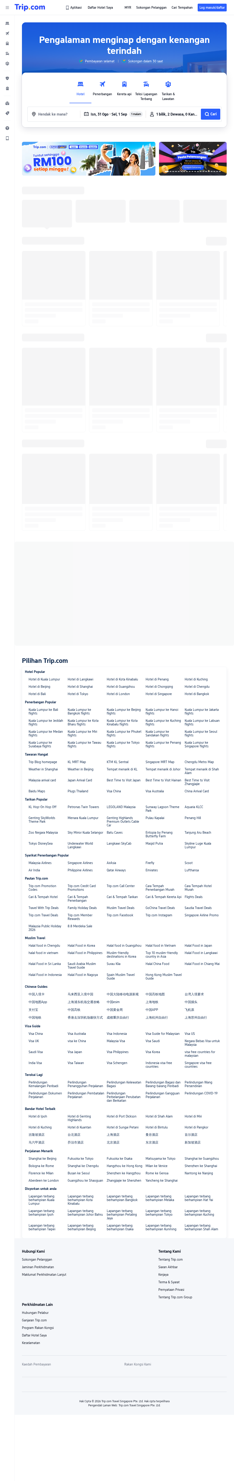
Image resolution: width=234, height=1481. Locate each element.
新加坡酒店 (193, 1142)
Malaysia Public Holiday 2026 (45, 928)
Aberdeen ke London (44, 1180)
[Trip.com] (30, 7)
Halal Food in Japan (198, 945)
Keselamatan (31, 1343)
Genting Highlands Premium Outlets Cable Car (123, 821)
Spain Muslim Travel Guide (121, 976)
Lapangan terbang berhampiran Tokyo (159, 1212)
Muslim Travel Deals (120, 908)
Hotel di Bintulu (157, 1127)
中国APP (152, 1010)
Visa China (114, 791)
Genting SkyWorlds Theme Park (42, 819)
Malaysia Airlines (40, 863)
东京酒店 (152, 1142)
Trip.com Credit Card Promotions (82, 887)
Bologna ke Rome (41, 1166)
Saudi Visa (36, 1052)
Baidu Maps (37, 791)
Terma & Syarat (169, 1282)
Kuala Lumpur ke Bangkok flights (79, 711)
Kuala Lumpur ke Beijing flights (124, 711)
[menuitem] (7, 23)
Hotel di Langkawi (80, 679)
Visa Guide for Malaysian (163, 1034)
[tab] (80, 89)
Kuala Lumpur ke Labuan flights (202, 722)
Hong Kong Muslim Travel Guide (164, 976)
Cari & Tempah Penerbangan (78, 898)
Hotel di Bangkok (197, 694)
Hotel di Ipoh (38, 1116)
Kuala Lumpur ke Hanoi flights (162, 711)
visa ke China (77, 1041)
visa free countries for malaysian (200, 1053)
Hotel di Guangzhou (121, 686)
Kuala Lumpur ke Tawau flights (84, 744)
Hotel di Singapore (159, 694)
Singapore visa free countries (198, 1064)
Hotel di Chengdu (197, 686)
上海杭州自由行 (157, 1017)
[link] (74, 7)
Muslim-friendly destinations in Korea (121, 954)
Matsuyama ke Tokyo (161, 1158)
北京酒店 (113, 1142)
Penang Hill (193, 818)
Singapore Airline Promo (202, 915)
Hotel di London (118, 694)
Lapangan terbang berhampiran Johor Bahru (85, 1212)
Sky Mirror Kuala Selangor (85, 832)
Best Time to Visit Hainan (163, 780)
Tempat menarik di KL (122, 769)
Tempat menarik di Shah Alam (202, 771)
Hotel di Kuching (196, 679)
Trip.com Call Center (121, 886)
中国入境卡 (37, 994)
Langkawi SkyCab (119, 843)
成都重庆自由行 (118, 1017)
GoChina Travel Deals (160, 908)
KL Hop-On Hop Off (42, 807)
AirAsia (111, 863)
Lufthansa (192, 870)
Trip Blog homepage (43, 762)
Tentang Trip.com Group (175, 1297)
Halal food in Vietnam (161, 945)
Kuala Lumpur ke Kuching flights (163, 722)
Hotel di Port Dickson (121, 1116)
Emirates (152, 870)
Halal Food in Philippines (85, 953)
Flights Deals (193, 897)
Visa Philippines (117, 1052)
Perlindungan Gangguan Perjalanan (163, 1095)
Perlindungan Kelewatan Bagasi (124, 1084)
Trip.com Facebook (120, 915)
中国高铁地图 (155, 994)
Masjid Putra (154, 843)
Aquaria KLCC (194, 807)
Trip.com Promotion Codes (42, 887)
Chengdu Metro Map (199, 762)
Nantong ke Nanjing (199, 1173)
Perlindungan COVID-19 (201, 1093)
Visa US (190, 1034)
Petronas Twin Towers (83, 807)
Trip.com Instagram (159, 915)
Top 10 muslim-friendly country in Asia (162, 954)
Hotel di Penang (157, 679)
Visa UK (34, 1041)
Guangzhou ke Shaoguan (85, 1180)
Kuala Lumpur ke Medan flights (46, 733)
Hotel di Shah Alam (159, 1116)
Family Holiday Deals (82, 908)
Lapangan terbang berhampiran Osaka (120, 1227)
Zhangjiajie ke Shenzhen (124, 1180)
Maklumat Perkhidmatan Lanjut (44, 1274)
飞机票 (189, 1010)
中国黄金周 (115, 1010)
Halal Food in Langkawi (201, 953)
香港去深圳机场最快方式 (85, 1017)
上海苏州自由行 (196, 1017)
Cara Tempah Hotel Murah (198, 887)
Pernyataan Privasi (171, 1289)
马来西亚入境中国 (80, 994)
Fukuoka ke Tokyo (80, 1158)
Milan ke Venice (157, 1166)
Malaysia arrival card (42, 780)
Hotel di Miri (193, 1116)
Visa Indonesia (117, 1034)
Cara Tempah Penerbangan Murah (160, 887)
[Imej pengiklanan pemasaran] (88, 159)
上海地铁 (152, 1002)
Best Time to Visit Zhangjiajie (197, 782)
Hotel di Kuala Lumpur (44, 679)
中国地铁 (35, 1017)
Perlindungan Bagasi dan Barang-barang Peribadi (163, 1084)
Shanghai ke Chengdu (83, 1166)
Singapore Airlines (80, 863)
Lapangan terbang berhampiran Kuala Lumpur (41, 1199)
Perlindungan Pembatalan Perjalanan (86, 1095)
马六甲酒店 (37, 1142)
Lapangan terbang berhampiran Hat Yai (199, 1198)
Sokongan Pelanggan (37, 1259)
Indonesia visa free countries (159, 1064)
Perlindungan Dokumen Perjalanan (45, 1095)
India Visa (35, 1063)
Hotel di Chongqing (159, 686)
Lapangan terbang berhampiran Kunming (161, 1227)
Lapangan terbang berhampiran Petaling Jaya (122, 1214)
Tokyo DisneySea (41, 843)
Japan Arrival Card (80, 780)
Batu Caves (114, 832)
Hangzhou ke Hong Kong (124, 1166)
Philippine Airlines (80, 870)
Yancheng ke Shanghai (162, 1180)
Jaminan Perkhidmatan (38, 1267)
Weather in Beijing (80, 769)
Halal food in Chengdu (44, 945)
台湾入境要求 (194, 994)
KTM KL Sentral (117, 762)
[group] (96, 61)
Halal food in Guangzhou (124, 945)
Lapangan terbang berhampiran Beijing (82, 1227)
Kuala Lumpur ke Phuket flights (124, 733)
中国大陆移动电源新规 (123, 994)
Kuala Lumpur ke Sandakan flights (157, 733)
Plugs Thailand (78, 791)
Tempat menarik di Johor (163, 769)
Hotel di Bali (37, 694)
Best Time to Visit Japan (124, 780)
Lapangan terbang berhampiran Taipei (42, 1227)
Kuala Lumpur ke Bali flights (43, 711)
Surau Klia (113, 964)
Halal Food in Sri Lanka (45, 964)
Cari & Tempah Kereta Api (163, 897)
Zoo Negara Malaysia (43, 832)
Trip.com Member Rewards (80, 917)
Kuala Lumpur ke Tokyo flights (123, 744)
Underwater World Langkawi (80, 845)
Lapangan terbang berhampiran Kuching (199, 1212)
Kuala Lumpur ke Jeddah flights (46, 722)
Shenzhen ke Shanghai (201, 1166)
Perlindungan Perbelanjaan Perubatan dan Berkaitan (124, 1096)
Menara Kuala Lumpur (83, 818)
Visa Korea (153, 1052)
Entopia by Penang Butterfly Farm (159, 834)
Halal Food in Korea (81, 945)
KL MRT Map (77, 762)
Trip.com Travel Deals (43, 915)
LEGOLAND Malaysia (121, 807)
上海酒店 (113, 1134)
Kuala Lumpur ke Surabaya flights (40, 744)
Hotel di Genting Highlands (79, 1118)
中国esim (113, 1002)
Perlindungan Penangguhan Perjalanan (85, 1084)
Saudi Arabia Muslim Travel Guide (82, 965)
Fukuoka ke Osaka (119, 1158)
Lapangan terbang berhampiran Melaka (160, 1198)
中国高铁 (74, 1010)
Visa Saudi (153, 1041)
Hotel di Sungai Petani (122, 1127)
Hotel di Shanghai (80, 686)
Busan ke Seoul (79, 1173)
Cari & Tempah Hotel (43, 897)
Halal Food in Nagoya (83, 975)
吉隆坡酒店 (37, 1134)
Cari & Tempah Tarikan (122, 897)
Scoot (189, 863)
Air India (34, 870)
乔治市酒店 (76, 1142)
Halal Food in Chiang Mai (202, 964)
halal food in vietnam (43, 953)
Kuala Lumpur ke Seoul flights (201, 733)
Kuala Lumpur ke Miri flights (82, 733)
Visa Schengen (117, 1063)
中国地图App (38, 1002)
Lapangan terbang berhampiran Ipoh (41, 1212)
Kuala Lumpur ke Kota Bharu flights (83, 722)
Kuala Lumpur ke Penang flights (163, 744)
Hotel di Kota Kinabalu (122, 679)
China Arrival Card (197, 791)
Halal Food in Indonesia (45, 975)
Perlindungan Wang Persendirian (198, 1084)
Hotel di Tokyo (78, 694)
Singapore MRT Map (160, 762)
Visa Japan (75, 1052)
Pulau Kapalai (155, 818)
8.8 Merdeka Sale (80, 926)
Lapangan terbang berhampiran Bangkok (122, 1198)
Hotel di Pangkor (196, 1127)
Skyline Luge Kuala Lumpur (198, 845)
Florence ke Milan (41, 1173)
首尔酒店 (191, 1134)
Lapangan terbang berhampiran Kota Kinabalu (80, 1199)
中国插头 (191, 1002)
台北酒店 (74, 1134)
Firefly (150, 863)
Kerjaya (163, 1274)
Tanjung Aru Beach (198, 832)
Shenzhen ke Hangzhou (124, 1173)
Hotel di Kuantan (79, 1127)
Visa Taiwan (76, 1063)
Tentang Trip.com (170, 1259)
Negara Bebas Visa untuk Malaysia (202, 1042)
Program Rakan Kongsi (38, 1328)
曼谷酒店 (152, 1134)
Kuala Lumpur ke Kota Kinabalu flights (122, 722)
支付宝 (33, 1010)
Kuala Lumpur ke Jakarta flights (202, 711)
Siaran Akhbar (168, 1267)
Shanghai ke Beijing (42, 1158)
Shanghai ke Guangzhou (202, 1158)
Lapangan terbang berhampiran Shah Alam (201, 1227)
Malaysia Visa (116, 1041)
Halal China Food (157, 964)
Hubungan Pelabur (35, 1313)
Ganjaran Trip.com (34, 1320)
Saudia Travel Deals (198, 908)
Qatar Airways (116, 870)
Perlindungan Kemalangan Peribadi (43, 1084)
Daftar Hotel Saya (34, 1335)
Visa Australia (155, 791)
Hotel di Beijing (39, 686)
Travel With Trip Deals (43, 908)
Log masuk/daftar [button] (212, 7)
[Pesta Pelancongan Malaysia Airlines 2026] (193, 159)
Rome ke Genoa (157, 1173)
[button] (7, 7)
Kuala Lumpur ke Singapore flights (196, 744)
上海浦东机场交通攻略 (84, 1002)
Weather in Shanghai (43, 769)
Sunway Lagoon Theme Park (162, 808)
